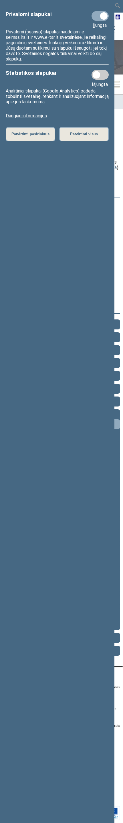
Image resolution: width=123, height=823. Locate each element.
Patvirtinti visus (84, 134)
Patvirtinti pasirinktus (30, 134)
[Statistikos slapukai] (100, 75)
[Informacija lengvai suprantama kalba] (118, 17)
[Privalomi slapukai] (100, 16)
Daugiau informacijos (26, 115)
